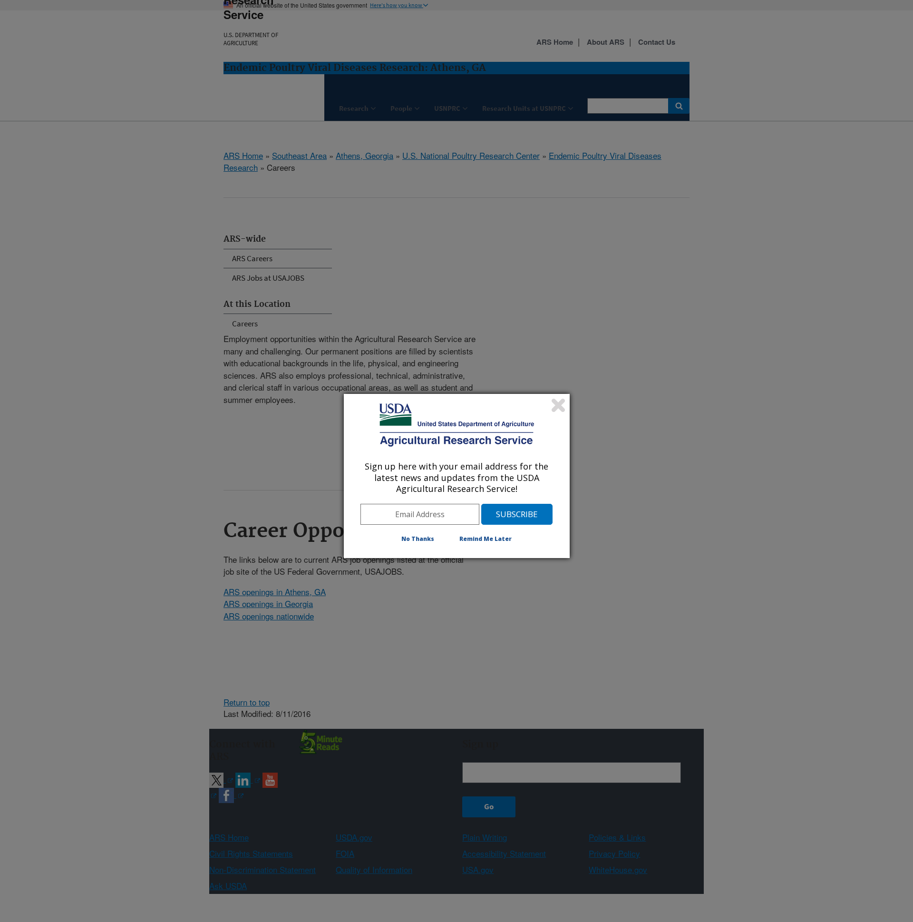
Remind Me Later (485, 539)
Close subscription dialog (558, 405)
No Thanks (417, 539)
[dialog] (457, 476)
